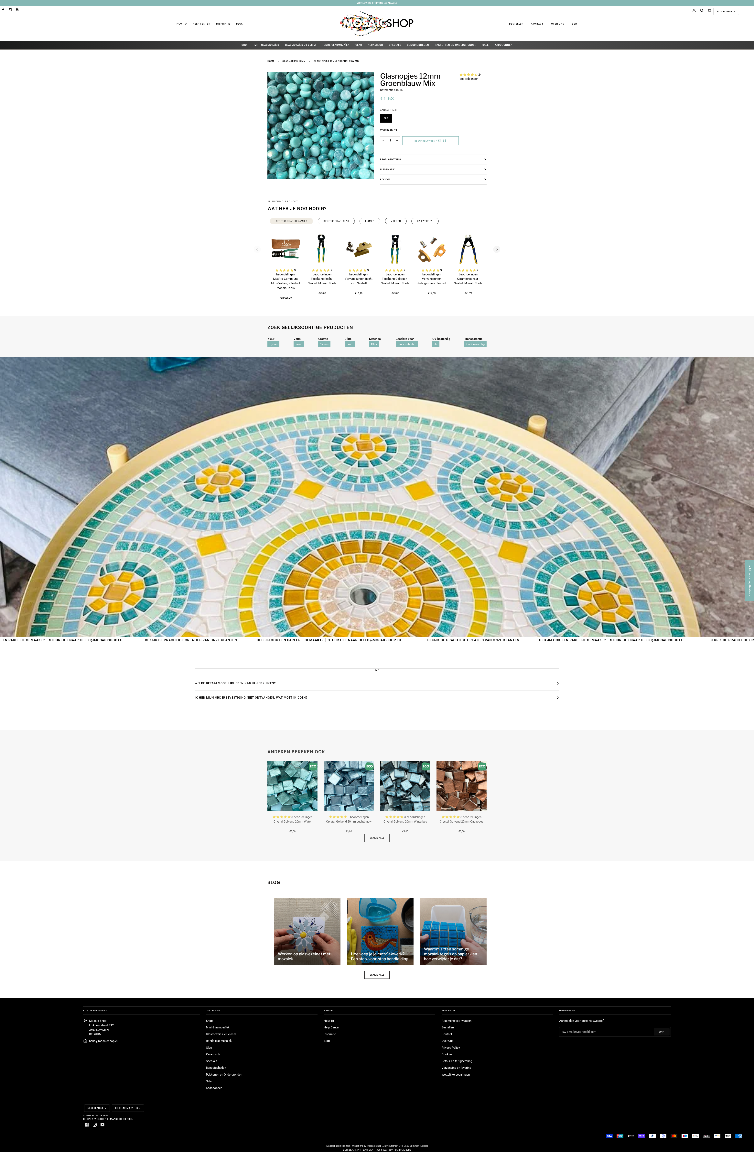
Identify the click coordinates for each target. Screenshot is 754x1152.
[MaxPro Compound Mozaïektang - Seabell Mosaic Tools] (286, 249)
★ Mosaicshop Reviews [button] (749, 580)
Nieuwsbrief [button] (567, 1010)
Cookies (447, 1054)
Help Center (201, 23)
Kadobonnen (214, 1088)
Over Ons (557, 23)
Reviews (385, 179)
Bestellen (516, 23)
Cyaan (273, 344)
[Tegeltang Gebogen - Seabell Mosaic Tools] (395, 249)
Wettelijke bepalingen (456, 1074)
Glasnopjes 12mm (294, 61)
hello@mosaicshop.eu (103, 1041)
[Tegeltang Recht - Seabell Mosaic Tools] (322, 249)
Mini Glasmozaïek (218, 1027)
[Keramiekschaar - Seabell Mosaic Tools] (468, 249)
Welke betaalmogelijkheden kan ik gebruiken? (235, 683)
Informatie (387, 169)
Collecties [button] (213, 1010)
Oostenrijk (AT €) (126, 1108)
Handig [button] (328, 1010)
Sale (209, 1081)
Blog (239, 23)
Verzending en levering (456, 1067)
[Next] (496, 249)
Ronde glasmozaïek (219, 1041)
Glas (374, 344)
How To (182, 23)
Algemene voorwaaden (456, 1021)
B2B (574, 23)
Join (661, 1031)
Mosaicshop (94, 1115)
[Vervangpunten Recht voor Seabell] (359, 249)
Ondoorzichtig (475, 344)
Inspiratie (223, 23)
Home (271, 61)
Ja (435, 344)
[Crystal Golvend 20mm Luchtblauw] (349, 786)
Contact (537, 23)
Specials (211, 1061)
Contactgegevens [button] (95, 1010)
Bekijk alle (377, 837)
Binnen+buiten (407, 344)
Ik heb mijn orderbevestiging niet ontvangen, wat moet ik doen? (251, 697)
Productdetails (390, 159)
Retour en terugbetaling (457, 1061)
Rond (299, 344)
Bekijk (213, 640)
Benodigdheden (216, 1067)
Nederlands (725, 11)
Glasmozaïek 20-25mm (221, 1034)
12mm (324, 344)
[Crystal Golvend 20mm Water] (292, 786)
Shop (209, 1021)
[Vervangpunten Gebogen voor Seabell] (432, 249)
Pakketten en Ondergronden (224, 1074)
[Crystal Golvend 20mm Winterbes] (405, 786)
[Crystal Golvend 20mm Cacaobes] (461, 786)
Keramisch (213, 1054)
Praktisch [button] (448, 1010)
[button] (469, 74)
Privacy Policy (451, 1047)
